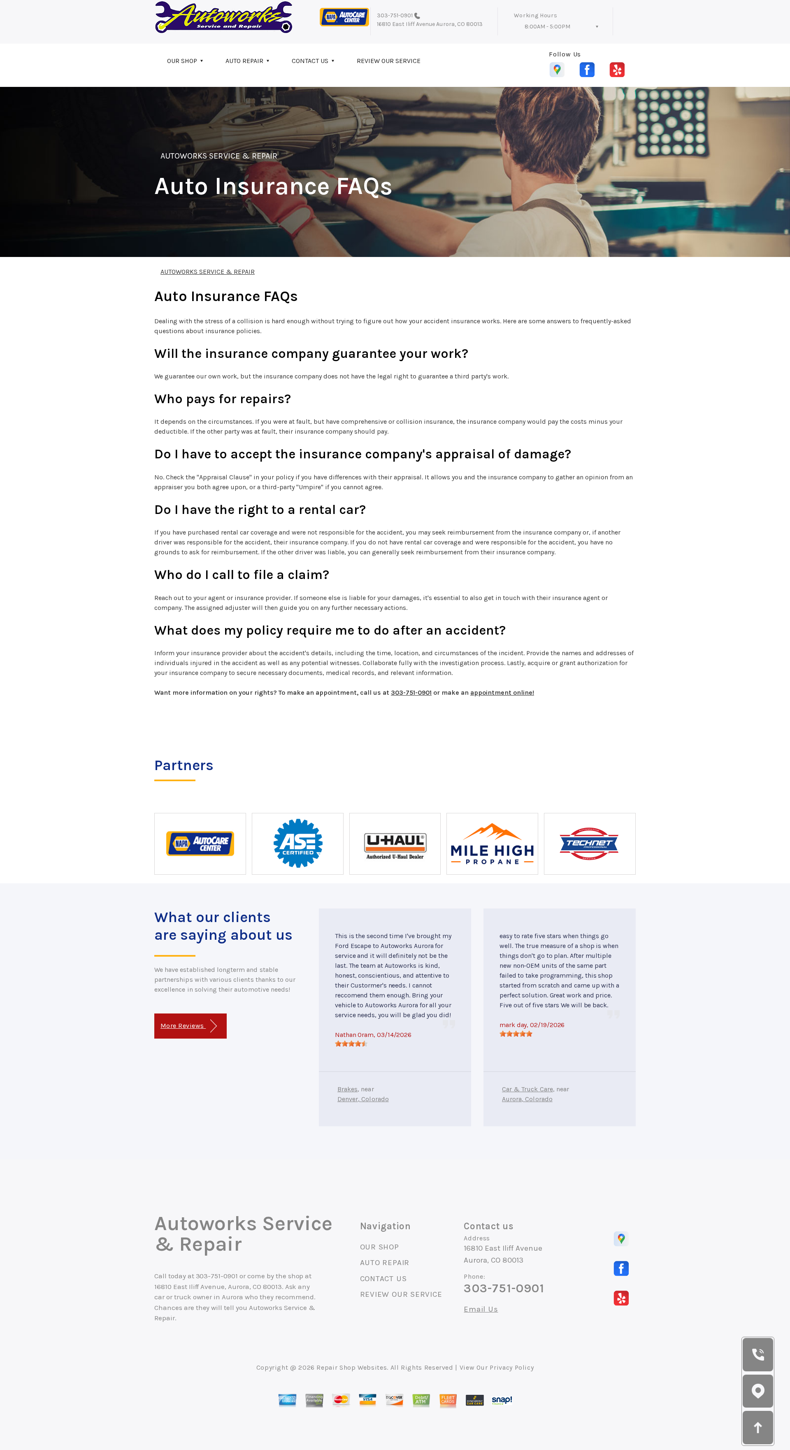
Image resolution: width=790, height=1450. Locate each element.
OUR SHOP (182, 61)
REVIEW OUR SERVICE (389, 61)
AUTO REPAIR (244, 61)
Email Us (481, 1309)
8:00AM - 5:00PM (547, 26)
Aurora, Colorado (527, 1099)
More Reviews (183, 1026)
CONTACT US (310, 61)
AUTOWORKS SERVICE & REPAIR (218, 156)
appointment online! (502, 692)
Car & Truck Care (527, 1089)
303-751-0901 (395, 15)
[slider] (351, 1043)
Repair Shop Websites (351, 1367)
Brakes (347, 1089)
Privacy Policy (512, 1367)
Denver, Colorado (363, 1099)
